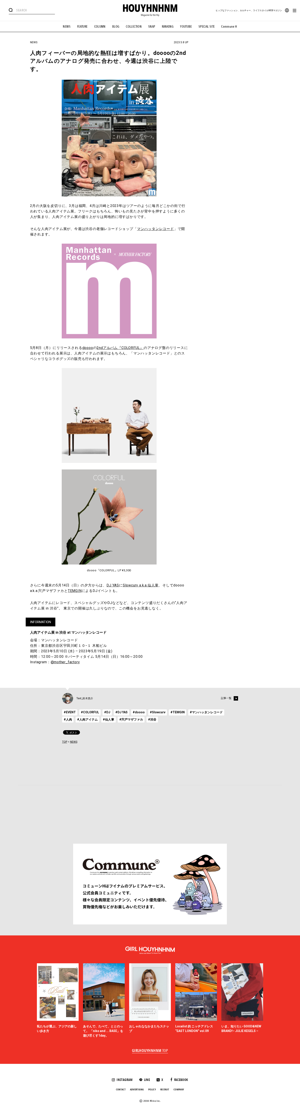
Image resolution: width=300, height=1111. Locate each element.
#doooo (139, 712)
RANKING (168, 26)
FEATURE (82, 26)
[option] (58, 1000)
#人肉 (68, 719)
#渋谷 (152, 719)
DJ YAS (113, 585)
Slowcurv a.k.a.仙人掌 (141, 585)
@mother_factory (65, 662)
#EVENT (70, 712)
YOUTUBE (186, 26)
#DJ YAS (121, 712)
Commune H (229, 26)
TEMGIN (75, 591)
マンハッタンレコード (155, 229)
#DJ (107, 712)
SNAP (151, 26)
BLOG (115, 26)
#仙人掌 (108, 719)
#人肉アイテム (87, 719)
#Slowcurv (157, 712)
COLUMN (100, 26)
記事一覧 (226, 698)
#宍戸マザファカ (131, 719)
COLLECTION (134, 26)
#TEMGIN (177, 712)
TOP (64, 741)
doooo (87, 348)
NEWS (66, 26)
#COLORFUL (90, 712)
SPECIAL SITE (207, 26)
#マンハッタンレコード (206, 712)
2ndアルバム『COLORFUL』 (120, 348)
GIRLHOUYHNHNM (150, 1051)
